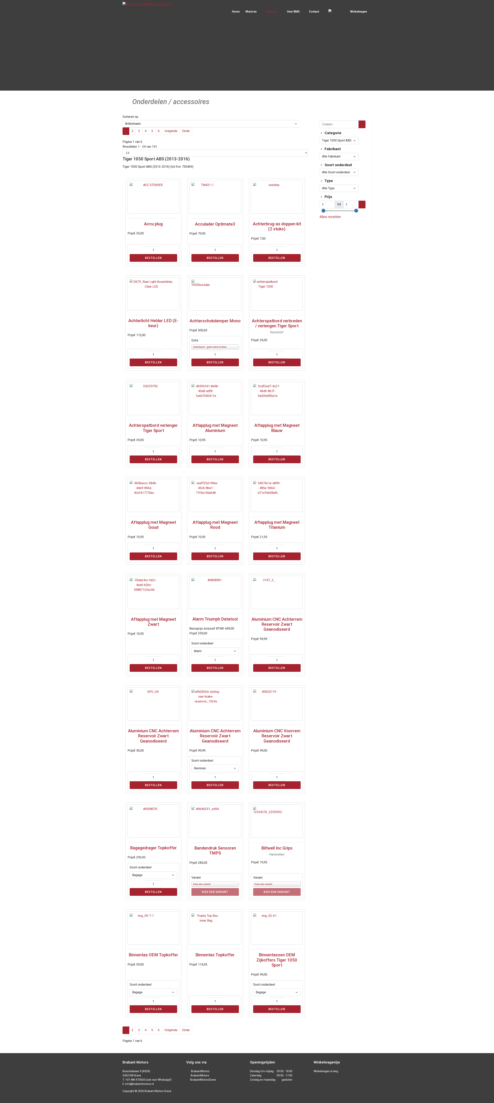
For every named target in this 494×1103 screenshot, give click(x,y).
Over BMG (293, 11)
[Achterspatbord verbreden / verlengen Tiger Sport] (277, 294)
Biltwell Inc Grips (277, 848)
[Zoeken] (362, 124)
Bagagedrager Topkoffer (153, 847)
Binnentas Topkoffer (215, 954)
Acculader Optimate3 (215, 224)
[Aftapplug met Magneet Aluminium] (215, 398)
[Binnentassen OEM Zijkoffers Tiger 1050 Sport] (277, 928)
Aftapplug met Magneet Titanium (276, 525)
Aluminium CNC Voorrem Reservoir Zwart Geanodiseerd (276, 735)
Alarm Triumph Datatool (215, 619)
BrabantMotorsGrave (203, 1079)
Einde (186, 131)
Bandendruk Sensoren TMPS (215, 850)
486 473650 (138, 1079)
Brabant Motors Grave (158, 1091)
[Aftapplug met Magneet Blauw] (277, 398)
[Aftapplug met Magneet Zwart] (153, 592)
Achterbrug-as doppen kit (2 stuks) (277, 226)
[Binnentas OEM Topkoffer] (153, 928)
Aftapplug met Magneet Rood (215, 525)
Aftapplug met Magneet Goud (153, 525)
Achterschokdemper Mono (215, 320)
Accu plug (153, 223)
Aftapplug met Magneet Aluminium (215, 428)
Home (236, 11)
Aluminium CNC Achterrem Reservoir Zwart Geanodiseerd (276, 624)
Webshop (272, 11)
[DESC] (304, 123)
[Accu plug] (153, 197)
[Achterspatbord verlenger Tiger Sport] (153, 398)
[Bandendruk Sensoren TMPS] (215, 821)
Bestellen (153, 257)
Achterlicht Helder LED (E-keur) (153, 323)
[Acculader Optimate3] (215, 197)
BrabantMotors (200, 1071)
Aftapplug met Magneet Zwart (153, 622)
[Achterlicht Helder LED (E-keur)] (153, 294)
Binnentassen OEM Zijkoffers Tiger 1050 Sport (276, 959)
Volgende (170, 131)
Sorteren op (130, 117)
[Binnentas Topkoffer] (215, 928)
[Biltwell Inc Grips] (277, 821)
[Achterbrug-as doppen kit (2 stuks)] (277, 197)
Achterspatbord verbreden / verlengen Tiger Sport (277, 323)
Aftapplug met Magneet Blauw (276, 428)
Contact (314, 11)
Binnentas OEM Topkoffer (153, 954)
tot (339, 204)
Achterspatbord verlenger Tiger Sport (153, 428)
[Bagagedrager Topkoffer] (153, 821)
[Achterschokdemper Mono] (215, 294)
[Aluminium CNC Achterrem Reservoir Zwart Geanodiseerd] (277, 592)
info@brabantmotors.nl (139, 1083)
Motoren (251, 11)
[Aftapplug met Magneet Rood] (215, 495)
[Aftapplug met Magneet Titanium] (277, 495)
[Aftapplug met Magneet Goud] (153, 495)
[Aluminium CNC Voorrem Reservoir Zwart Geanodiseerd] (277, 704)
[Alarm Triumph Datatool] (215, 592)
